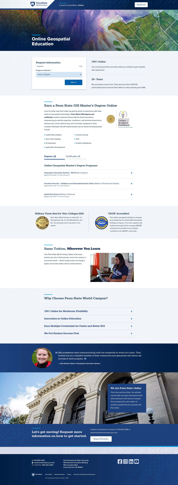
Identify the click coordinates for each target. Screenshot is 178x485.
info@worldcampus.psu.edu (44, 462)
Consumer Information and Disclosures (84, 474)
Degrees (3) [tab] (50, 156)
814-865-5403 (39, 460)
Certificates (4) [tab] (73, 156)
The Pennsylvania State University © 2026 (57, 478)
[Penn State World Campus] (38, 4)
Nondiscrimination (59, 474)
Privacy (69, 474)
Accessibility (48, 474)
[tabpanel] (89, 182)
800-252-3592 (47, 465)
